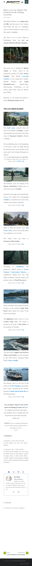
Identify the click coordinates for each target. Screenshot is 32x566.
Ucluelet (6, 199)
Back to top (24, 563)
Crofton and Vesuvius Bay (17, 391)
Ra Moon (8, 17)
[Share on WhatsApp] (23, 471)
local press (11, 128)
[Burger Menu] (4, 2)
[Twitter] (13, 492)
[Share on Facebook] (9, 471)
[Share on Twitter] (13, 471)
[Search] (26, 2)
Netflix (19, 161)
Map (23, 161)
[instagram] (18, 492)
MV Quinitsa (16, 386)
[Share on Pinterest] (18, 471)
